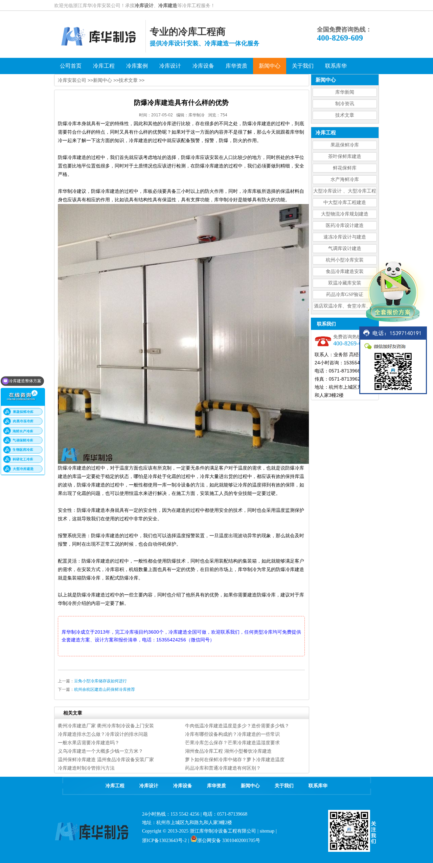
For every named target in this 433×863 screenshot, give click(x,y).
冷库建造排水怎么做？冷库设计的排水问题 (103, 734)
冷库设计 (144, 5)
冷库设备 (182, 785)
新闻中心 (102, 80)
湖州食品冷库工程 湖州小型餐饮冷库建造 (228, 751)
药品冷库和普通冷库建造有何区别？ (223, 768)
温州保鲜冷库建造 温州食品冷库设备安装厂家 (106, 759)
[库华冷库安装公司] (100, 50)
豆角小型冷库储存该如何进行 (100, 681)
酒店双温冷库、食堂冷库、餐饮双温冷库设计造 (344, 307)
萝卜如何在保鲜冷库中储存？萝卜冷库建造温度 (234, 759)
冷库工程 (115, 785)
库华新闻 (344, 92)
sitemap (267, 831)
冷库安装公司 (72, 80)
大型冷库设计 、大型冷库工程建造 (344, 192)
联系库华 (318, 785)
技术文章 (344, 115)
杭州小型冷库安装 (345, 260)
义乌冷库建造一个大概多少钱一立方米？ (100, 751)
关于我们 (284, 785)
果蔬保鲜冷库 (345, 144)
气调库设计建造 (344, 248)
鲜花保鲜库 (345, 168)
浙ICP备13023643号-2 (164, 840)
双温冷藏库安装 (344, 283)
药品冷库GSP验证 (344, 294)
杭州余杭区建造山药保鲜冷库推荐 (104, 689)
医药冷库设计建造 (345, 225)
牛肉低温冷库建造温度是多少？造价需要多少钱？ (237, 725)
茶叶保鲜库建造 (344, 156)
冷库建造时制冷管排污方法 (86, 768)
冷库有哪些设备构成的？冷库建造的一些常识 (232, 734)
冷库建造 (167, 5)
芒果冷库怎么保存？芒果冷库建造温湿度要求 (232, 742)
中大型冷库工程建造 (344, 202)
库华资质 (216, 785)
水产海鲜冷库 (345, 179)
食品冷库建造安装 (345, 271)
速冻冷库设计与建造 (344, 237)
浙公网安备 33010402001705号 (228, 840)
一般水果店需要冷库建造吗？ (88, 742)
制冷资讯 (344, 103)
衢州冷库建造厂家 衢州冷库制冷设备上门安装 (106, 725)
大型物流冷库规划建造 (344, 214)
